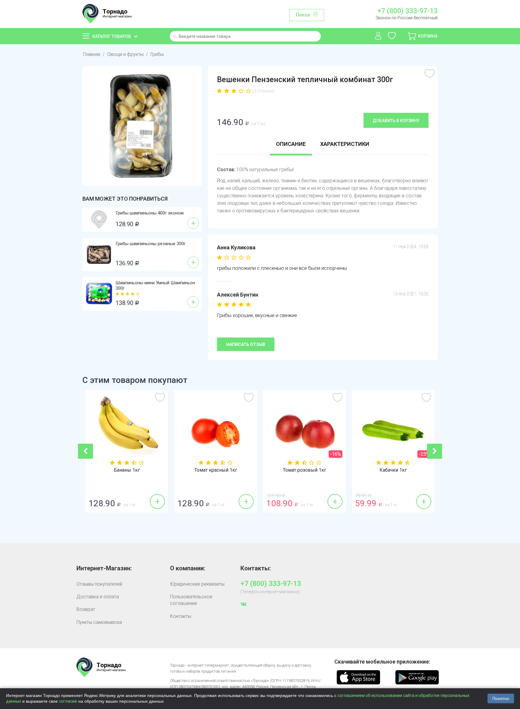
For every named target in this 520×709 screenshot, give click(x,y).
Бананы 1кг (127, 470)
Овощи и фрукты (125, 54)
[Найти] (175, 37)
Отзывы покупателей (99, 584)
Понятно (500, 698)
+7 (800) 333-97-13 (407, 11)
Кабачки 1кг (393, 470)
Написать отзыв (245, 344)
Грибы (157, 54)
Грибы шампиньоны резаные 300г (151, 243)
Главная (91, 54)
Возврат (85, 609)
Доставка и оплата (97, 597)
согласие (68, 701)
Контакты (180, 616)
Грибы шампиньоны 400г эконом (150, 213)
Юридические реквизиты (197, 584)
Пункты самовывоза (99, 622)
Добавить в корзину (396, 120)
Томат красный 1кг (215, 470)
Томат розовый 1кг (304, 470)
